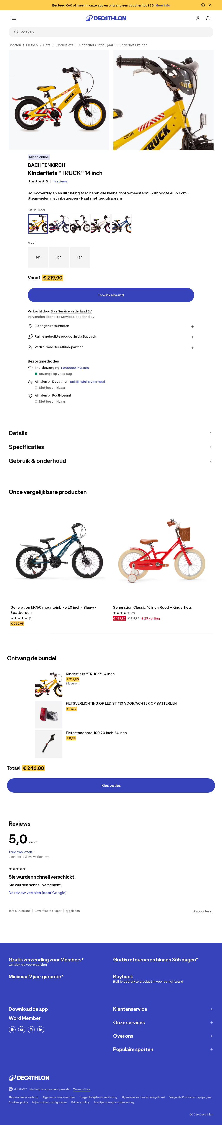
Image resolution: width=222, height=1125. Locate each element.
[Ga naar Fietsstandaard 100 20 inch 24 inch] (48, 744)
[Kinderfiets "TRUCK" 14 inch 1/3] (59, 100)
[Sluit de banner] (209, 5)
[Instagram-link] (31, 1029)
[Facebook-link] (12, 1029)
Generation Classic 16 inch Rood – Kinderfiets (152, 607)
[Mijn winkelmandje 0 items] (208, 18)
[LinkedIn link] (40, 1029)
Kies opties (111, 785)
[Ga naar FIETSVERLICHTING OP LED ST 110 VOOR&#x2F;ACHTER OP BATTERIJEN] (48, 714)
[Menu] (14, 18)
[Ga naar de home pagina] (105, 18)
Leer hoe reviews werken (26, 856)
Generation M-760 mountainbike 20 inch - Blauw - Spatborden (53, 610)
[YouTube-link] (21, 1029)
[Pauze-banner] (202, 5)
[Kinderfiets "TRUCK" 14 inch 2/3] (163, 100)
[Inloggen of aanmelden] (198, 18)
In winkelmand (111, 295)
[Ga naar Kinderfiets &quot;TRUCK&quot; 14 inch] (48, 685)
